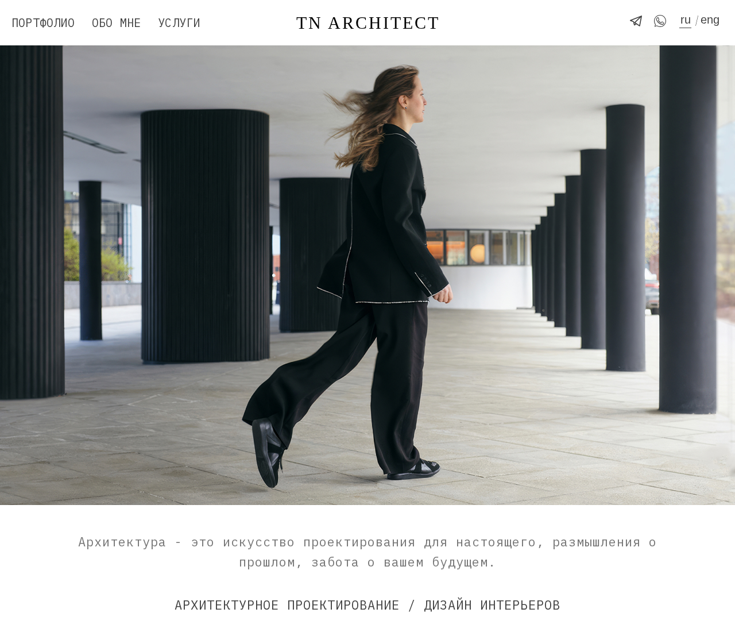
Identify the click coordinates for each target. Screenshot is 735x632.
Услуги (179, 22)
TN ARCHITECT (368, 22)
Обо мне (116, 22)
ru (685, 19)
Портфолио (43, 22)
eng (710, 19)
